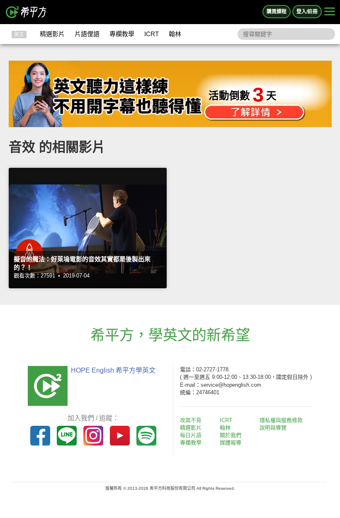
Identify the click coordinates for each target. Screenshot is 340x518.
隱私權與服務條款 (281, 420)
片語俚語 (87, 33)
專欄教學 (121, 33)
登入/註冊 (307, 12)
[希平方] (26, 12)
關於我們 (230, 435)
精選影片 (52, 33)
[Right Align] (329, 12)
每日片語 (191, 435)
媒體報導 (230, 442)
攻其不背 (191, 420)
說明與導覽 (273, 428)
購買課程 (277, 12)
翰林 (175, 33)
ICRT (151, 33)
